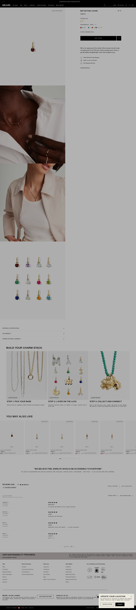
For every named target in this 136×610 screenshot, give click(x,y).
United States (107, 604)
